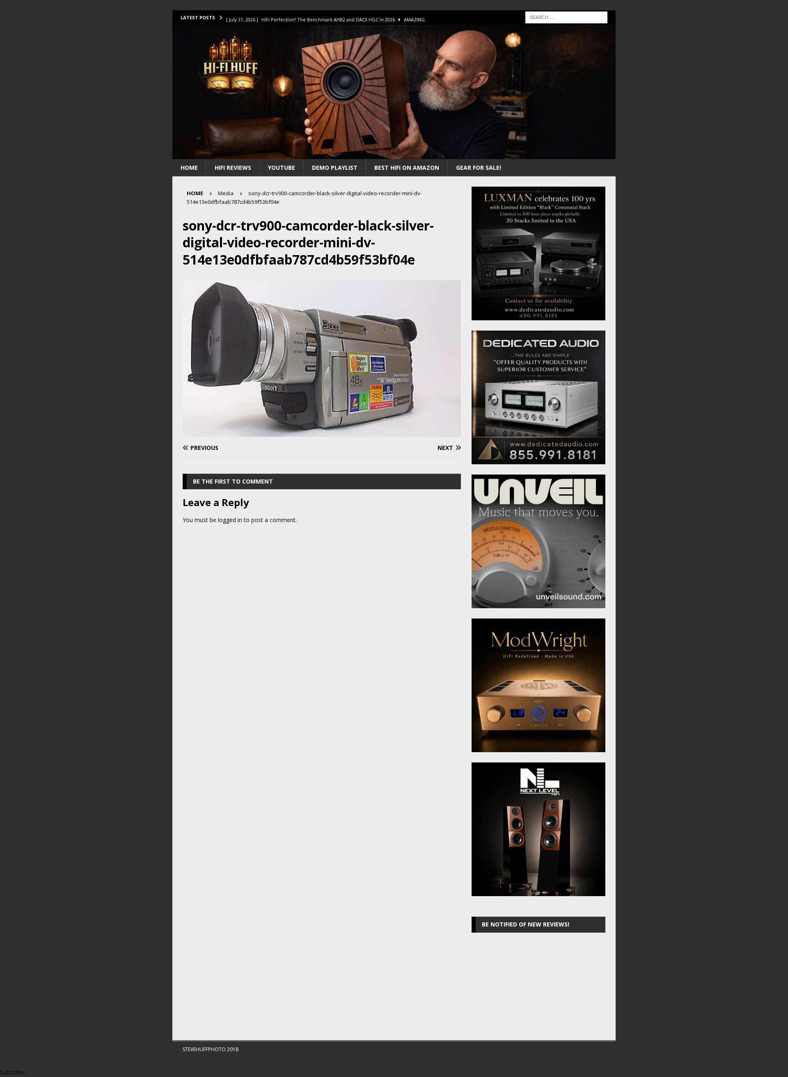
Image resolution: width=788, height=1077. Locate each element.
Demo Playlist (334, 167)
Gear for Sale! (478, 167)
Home (189, 167)
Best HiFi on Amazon (406, 167)
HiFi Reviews (233, 167)
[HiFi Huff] (394, 154)
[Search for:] (566, 17)
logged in (230, 520)
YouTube (281, 167)
